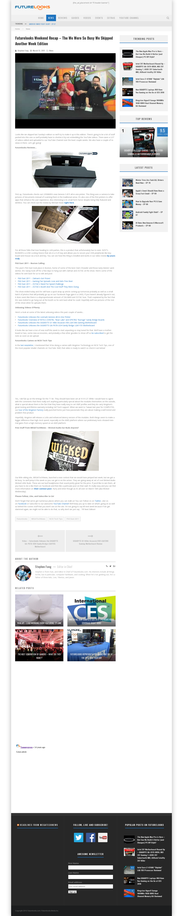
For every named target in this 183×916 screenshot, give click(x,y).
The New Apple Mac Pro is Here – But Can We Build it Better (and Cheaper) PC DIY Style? (149, 54)
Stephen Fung (23, 50)
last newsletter (27, 345)
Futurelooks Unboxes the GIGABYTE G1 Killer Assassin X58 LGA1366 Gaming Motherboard (57, 322)
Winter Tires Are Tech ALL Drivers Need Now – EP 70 (150, 181)
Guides (75, 18)
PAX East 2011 (73, 519)
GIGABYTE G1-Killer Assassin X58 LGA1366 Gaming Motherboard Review (90, 542)
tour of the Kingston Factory (31, 410)
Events (99, 18)
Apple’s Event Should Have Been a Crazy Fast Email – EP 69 (150, 192)
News (51, 18)
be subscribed (98, 333)
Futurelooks (22, 519)
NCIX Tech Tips (56, 519)
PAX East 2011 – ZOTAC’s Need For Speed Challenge (41, 284)
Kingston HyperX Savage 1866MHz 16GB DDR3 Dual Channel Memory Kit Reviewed (150, 103)
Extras (111, 18)
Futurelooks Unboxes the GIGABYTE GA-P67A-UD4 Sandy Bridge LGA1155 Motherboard (56, 325)
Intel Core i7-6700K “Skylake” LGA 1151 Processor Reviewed (150, 80)
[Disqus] (65, 704)
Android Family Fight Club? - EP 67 (42, 24)
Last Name (73, 872)
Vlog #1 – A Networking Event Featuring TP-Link (39, 623)
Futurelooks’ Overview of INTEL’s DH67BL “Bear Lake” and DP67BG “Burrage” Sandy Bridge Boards (61, 320)
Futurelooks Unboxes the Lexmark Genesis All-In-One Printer (44, 317)
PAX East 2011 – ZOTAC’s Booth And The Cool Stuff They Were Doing (48, 286)
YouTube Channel (129, 18)
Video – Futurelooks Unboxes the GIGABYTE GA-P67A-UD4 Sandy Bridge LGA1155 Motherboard (40, 543)
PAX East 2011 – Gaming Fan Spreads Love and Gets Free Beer (45, 281)
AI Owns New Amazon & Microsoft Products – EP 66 (149, 224)
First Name (73, 863)
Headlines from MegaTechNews (39, 825)
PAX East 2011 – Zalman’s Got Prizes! (34, 278)
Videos (87, 18)
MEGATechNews (38, 519)
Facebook (22, 503)
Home (41, 18)
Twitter (98, 501)
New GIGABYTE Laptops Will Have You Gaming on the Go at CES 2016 (150, 91)
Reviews (62, 18)
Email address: (75, 882)
